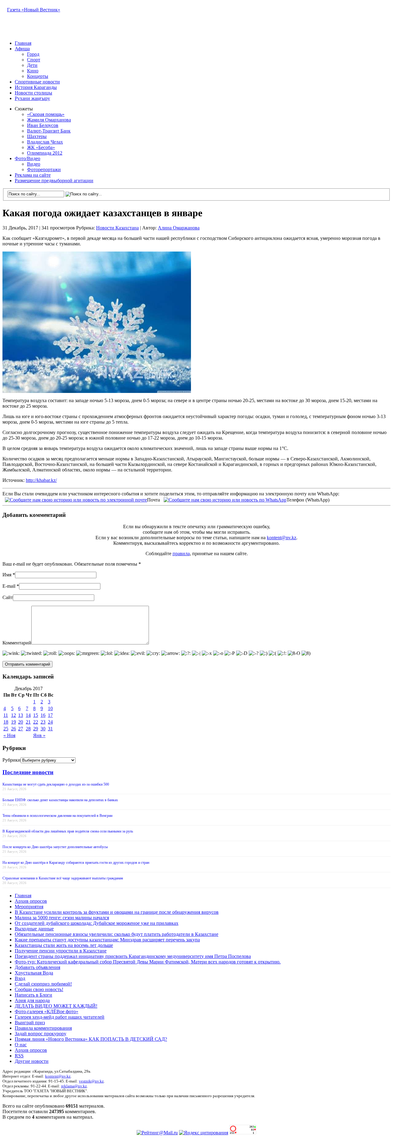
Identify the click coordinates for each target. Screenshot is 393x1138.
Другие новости (32, 1061)
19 (13, 722)
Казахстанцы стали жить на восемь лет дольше (64, 945)
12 (13, 715)
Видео (33, 164)
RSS (19, 1055)
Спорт (33, 59)
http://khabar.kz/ (41, 480)
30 (43, 728)
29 (35, 728)
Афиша (22, 48)
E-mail (8, 586)
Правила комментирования (43, 1028)
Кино (32, 70)
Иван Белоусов (42, 125)
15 (35, 715)
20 (20, 722)
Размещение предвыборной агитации (54, 180)
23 (43, 722)
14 (28, 715)
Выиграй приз (30, 1022)
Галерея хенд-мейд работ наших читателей (59, 1017)
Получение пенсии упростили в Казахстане (61, 950)
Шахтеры (37, 136)
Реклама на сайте (33, 175)
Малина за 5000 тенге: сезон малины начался (62, 917)
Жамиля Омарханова (49, 119)
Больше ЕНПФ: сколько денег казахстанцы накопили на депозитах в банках (60, 800)
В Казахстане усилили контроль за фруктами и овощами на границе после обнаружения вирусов (117, 912)
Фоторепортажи (44, 169)
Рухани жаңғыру (32, 98)
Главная (23, 43)
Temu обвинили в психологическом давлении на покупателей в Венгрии (57, 815)
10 (50, 708)
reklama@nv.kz (74, 1086)
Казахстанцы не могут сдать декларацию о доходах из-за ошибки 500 (55, 784)
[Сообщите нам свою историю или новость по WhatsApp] (225, 499)
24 (50, 722)
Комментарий (16, 642)
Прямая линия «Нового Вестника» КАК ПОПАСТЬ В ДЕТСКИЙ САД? (91, 1039)
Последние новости (27, 772)
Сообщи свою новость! (39, 989)
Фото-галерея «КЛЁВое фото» (46, 1011)
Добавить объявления (37, 967)
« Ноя (9, 735)
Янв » (39, 735)
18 (5, 722)
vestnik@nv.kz (91, 1081)
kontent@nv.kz (281, 537)
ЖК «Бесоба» (41, 147)
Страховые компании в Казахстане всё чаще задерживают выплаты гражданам (62, 878)
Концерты (37, 76)
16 (43, 715)
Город (33, 54)
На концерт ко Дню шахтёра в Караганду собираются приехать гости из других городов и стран (75, 862)
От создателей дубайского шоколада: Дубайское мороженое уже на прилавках (96, 923)
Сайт (7, 597)
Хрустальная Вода (34, 972)
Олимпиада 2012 (44, 153)
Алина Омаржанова (179, 227)
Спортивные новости (37, 81)
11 (5, 715)
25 (5, 728)
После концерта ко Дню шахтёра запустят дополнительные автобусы (55, 847)
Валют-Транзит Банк (49, 130)
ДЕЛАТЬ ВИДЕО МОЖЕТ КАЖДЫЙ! (56, 1006)
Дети (32, 65)
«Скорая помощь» (45, 114)
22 (35, 722)
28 (28, 728)
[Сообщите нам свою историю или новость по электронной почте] (76, 499)
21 (28, 722)
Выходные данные (34, 928)
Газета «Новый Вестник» (33, 9)
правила (181, 553)
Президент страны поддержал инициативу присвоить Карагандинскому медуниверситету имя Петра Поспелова (133, 956)
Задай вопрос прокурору (40, 1033)
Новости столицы (33, 92)
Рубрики (11, 760)
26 (13, 728)
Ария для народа (32, 1000)
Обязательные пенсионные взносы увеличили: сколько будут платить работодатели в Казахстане (116, 934)
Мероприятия (29, 906)
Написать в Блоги (33, 995)
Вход (20, 978)
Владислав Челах (45, 141)
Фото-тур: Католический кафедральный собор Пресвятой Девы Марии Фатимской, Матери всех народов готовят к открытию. (148, 961)
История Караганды (36, 87)
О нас (21, 1044)
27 (20, 728)
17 (50, 715)
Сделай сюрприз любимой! (43, 983)
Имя (6, 574)
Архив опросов (31, 901)
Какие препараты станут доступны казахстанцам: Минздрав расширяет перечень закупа (107, 939)
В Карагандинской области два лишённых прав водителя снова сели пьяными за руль (67, 831)
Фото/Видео (27, 158)
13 (20, 715)
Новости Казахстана (117, 227)
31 (50, 728)
